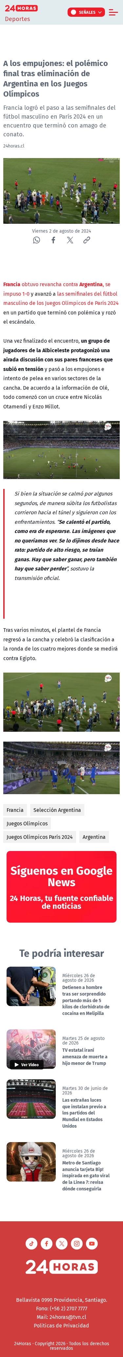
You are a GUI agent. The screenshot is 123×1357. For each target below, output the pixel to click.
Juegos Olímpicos (27, 823)
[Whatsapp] (36, 240)
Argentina (94, 837)
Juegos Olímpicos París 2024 (40, 837)
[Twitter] (70, 240)
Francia (15, 810)
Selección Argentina (57, 810)
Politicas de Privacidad (61, 1325)
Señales (87, 12)
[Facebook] (53, 240)
